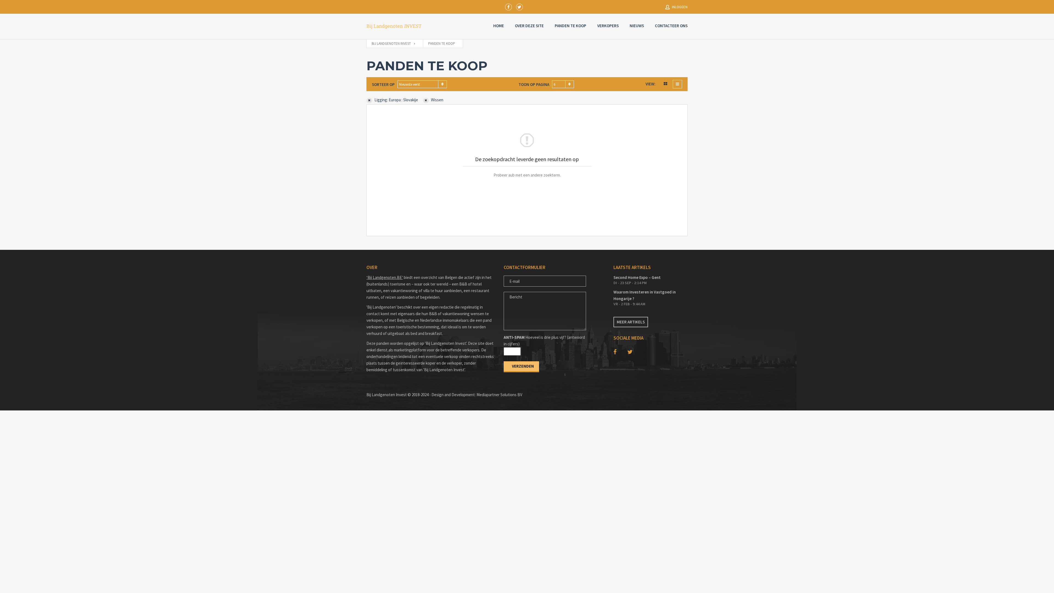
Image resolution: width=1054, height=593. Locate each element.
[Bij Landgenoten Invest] (393, 26)
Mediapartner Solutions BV (499, 394)
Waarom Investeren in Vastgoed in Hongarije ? (644, 295)
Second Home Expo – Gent (637, 277)
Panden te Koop (570, 25)
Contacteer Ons (671, 25)
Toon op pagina (533, 84)
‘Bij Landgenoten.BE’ (384, 277)
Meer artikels (631, 322)
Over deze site (529, 25)
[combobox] (422, 84)
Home (498, 25)
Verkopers (608, 25)
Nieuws (637, 25)
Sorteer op (383, 84)
